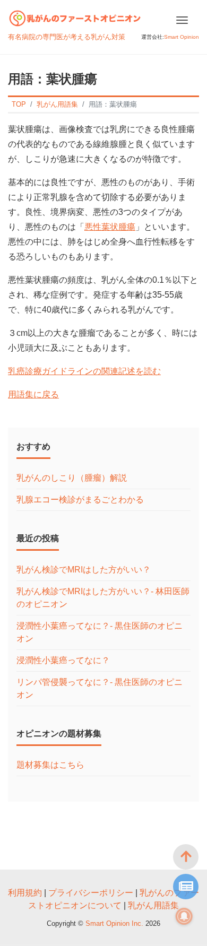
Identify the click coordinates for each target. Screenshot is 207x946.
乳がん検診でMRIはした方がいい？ (83, 569)
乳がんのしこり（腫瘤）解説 (71, 477)
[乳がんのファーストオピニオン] (75, 17)
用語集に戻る (33, 394)
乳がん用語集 (153, 905)
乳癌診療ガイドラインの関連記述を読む (84, 371)
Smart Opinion (181, 37)
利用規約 (25, 892)
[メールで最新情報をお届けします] (186, 886)
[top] (186, 857)
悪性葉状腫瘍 (109, 226)
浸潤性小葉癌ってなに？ (63, 660)
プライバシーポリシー (90, 892)
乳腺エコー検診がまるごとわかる (80, 499)
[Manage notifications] (184, 916)
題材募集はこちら (50, 764)
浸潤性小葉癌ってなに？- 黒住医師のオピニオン (99, 632)
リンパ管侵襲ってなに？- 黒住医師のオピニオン (99, 688)
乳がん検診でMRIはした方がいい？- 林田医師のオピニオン (102, 598)
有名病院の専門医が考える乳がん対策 (66, 37)
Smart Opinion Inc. (115, 923)
